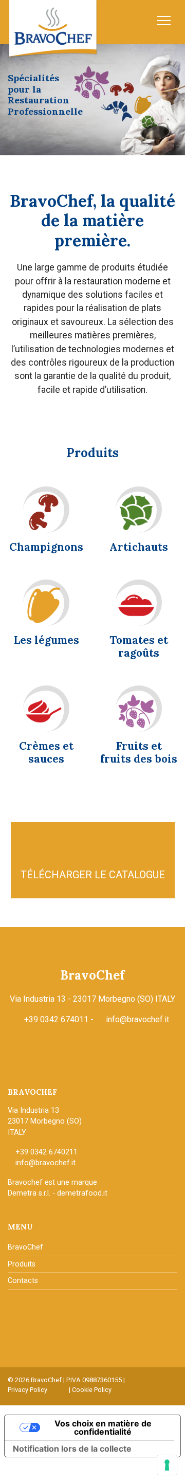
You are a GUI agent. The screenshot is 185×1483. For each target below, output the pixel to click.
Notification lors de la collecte (72, 1448)
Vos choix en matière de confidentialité (103, 1427)
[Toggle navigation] (163, 20)
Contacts (23, 1280)
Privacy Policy (27, 1390)
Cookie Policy (92, 1390)
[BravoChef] (53, 28)
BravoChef (25, 1247)
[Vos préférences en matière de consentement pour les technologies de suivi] (167, 1465)
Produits (21, 1264)
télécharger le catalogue (93, 875)
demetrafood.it (82, 1193)
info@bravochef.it (137, 1019)
